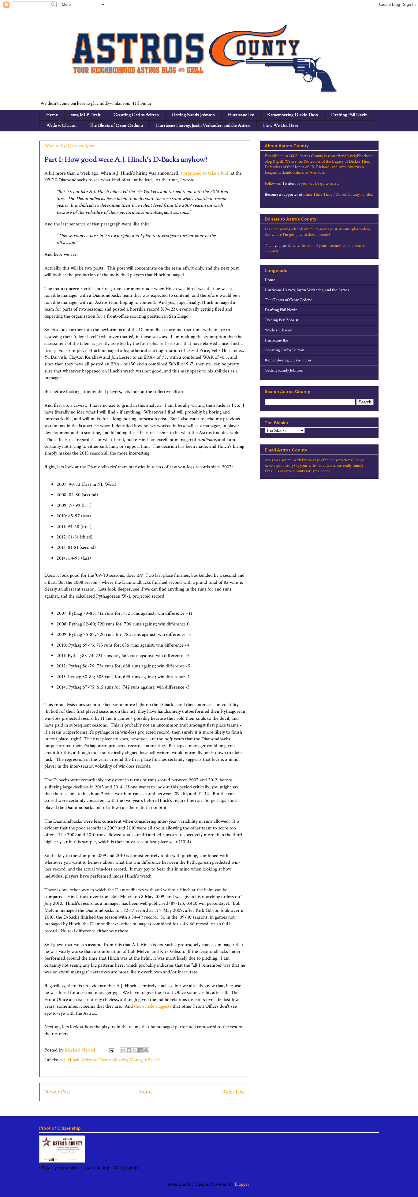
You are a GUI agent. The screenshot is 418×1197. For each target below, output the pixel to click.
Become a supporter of (283, 194)
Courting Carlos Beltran (136, 115)
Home (52, 115)
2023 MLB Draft (85, 115)
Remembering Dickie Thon (292, 115)
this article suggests (152, 1006)
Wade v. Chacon (61, 126)
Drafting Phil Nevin (349, 115)
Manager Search (145, 1060)
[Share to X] (135, 1050)
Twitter (288, 183)
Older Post (233, 1092)
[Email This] (123, 1050)
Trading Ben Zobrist (281, 320)
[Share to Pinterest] (146, 1050)
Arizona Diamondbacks (104, 1060)
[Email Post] (110, 1050)
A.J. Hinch (69, 1060)
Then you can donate (282, 245)
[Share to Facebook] (140, 1050)
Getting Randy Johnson (193, 115)
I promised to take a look (205, 173)
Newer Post (57, 1092)
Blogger (242, 1184)
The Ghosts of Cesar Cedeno (116, 126)
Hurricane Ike (241, 115)
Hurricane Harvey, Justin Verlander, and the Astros (203, 126)
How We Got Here (280, 126)
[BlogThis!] (129, 1050)
